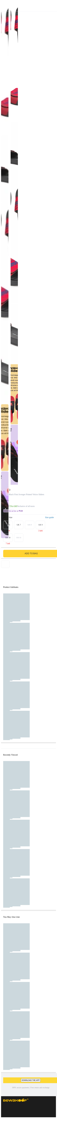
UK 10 (7, 538)
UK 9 (40, 525)
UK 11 (18, 538)
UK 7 (19, 525)
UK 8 (30, 525)
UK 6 (8, 525)
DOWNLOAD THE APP (31, 1080)
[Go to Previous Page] (3, 5)
